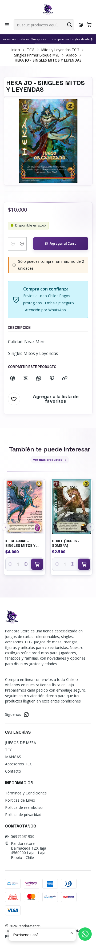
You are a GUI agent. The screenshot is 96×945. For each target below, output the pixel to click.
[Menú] (6, 25)
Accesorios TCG (19, 763)
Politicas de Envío (20, 800)
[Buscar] (69, 24)
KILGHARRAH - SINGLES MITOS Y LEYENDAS (20, 543)
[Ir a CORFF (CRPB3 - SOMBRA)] (71, 506)
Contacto (13, 771)
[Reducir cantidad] (12, 243)
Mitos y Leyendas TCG (60, 50)
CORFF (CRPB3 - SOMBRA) (65, 543)
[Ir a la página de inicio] (48, 9)
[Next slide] (90, 527)
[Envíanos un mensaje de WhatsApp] (85, 934)
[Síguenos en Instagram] (26, 714)
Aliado (71, 55)
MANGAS (13, 756)
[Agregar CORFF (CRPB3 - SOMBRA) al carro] (84, 564)
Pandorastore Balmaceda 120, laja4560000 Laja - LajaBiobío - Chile (28, 850)
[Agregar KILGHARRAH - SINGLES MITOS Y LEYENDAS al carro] (37, 564)
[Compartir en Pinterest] (51, 378)
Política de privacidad (23, 814)
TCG (30, 50)
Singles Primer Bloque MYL (36, 55)
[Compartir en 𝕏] (25, 378)
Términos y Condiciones (26, 792)
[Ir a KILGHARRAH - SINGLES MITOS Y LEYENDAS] (25, 506)
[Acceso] (81, 25)
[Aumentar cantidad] (21, 243)
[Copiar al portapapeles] (64, 378)
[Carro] (89, 25)
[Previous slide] (6, 527)
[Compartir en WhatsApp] (38, 378)
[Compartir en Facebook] (12, 378)
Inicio (15, 50)
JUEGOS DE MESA (20, 742)
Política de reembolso (24, 807)
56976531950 (22, 836)
